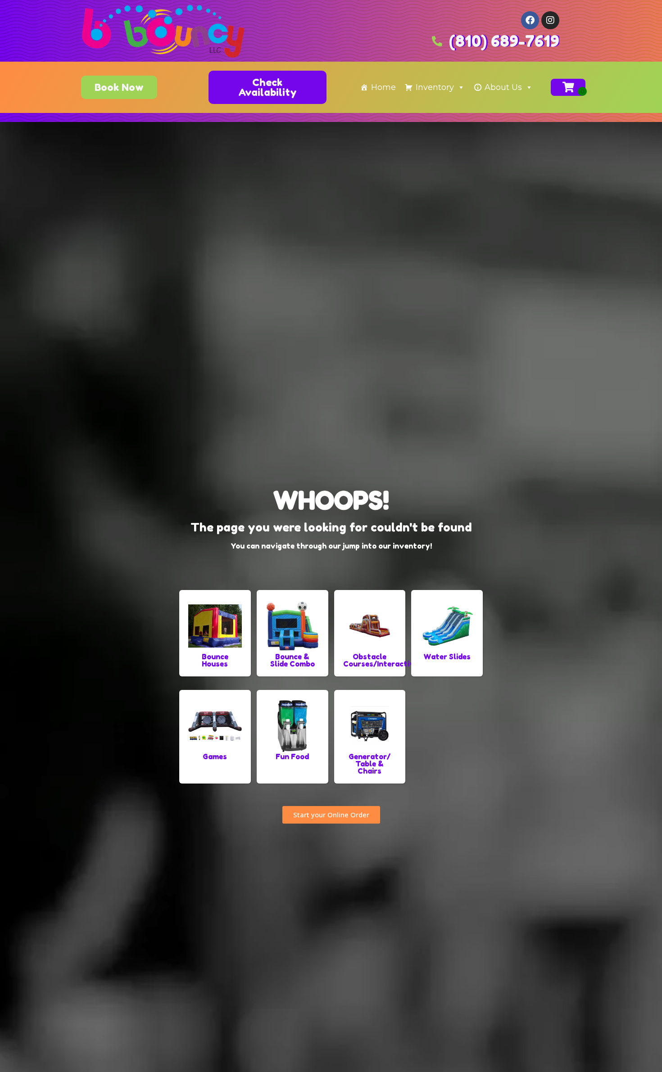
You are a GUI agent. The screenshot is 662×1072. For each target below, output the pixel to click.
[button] (268, 87)
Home (383, 87)
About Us (503, 87)
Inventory (435, 87)
